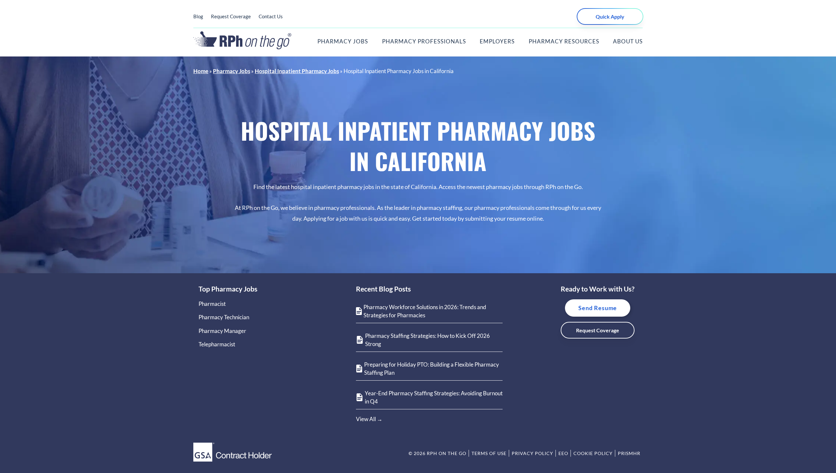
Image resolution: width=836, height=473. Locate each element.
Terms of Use (489, 453)
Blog (198, 16)
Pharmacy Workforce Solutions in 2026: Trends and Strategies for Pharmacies (424, 311)
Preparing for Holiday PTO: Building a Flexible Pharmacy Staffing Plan (431, 368)
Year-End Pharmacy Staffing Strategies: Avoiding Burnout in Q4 (434, 397)
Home (200, 71)
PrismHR (629, 453)
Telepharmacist (217, 344)
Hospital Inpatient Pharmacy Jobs (297, 71)
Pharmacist (212, 303)
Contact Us (271, 16)
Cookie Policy (593, 453)
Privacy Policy (532, 453)
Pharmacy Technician (224, 317)
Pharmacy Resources (564, 41)
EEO (563, 453)
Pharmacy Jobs (342, 41)
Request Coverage (231, 16)
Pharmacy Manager (222, 330)
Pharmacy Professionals (424, 41)
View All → (369, 419)
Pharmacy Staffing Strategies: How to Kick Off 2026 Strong (427, 340)
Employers (497, 41)
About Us (628, 41)
